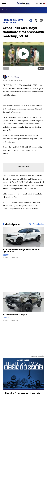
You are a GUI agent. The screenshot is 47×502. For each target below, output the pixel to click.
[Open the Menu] (4, 3)
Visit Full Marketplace (36, 224)
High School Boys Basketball (13, 21)
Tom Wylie (14, 77)
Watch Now (40, 3)
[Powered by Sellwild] (41, 356)
